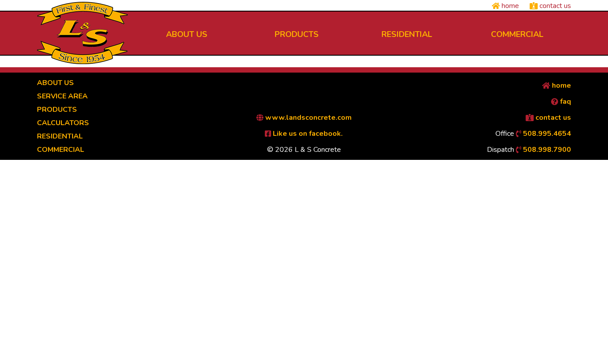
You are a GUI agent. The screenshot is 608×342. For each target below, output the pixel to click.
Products (57, 109)
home (509, 6)
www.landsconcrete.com (307, 117)
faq (564, 101)
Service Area (62, 96)
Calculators (63, 123)
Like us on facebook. (307, 133)
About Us (55, 83)
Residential (60, 136)
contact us (554, 6)
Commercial (60, 150)
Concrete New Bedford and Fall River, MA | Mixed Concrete (82, 33)
